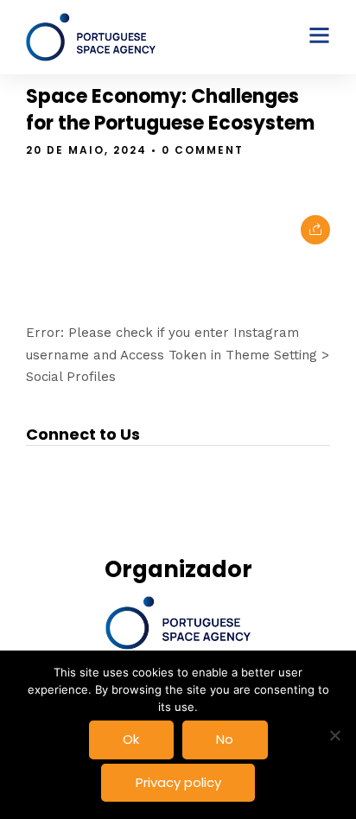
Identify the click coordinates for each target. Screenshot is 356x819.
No (224, 739)
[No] (334, 735)
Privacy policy (178, 782)
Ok (131, 739)
